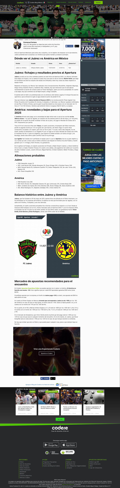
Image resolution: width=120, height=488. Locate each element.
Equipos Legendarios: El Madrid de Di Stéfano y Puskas (93, 408)
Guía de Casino (72, 2)
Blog (16, 39)
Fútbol (21, 39)
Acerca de (88, 2)
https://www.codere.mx (68, 484)
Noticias (81, 2)
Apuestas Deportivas (98, 460)
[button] (69, 46)
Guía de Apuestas (61, 2)
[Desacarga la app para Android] (51, 445)
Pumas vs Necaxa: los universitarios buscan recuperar (70, 408)
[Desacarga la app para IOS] (69, 445)
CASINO (68, 460)
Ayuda (44, 460)
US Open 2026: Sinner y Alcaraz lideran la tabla (48, 407)
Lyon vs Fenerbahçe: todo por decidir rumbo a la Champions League (26, 408)
